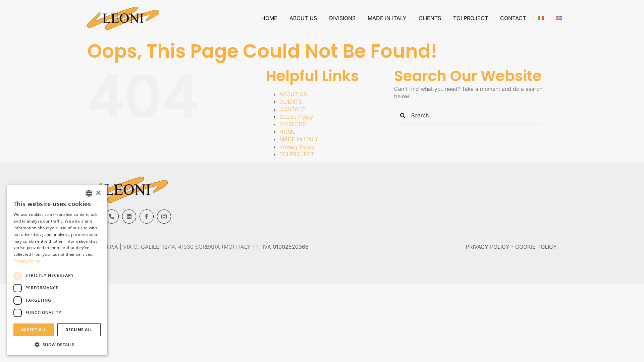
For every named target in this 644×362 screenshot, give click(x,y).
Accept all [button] (33, 330)
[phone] (112, 216)
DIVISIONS (292, 124)
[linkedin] (129, 216)
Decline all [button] (79, 330)
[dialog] (57, 270)
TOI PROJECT (296, 154)
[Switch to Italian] (541, 18)
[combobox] (89, 193)
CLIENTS (290, 101)
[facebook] (147, 216)
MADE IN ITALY (298, 139)
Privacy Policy (297, 146)
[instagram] (164, 216)
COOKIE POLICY (536, 246)
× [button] (98, 193)
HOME (287, 131)
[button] (57, 345)
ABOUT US (293, 94)
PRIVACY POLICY (487, 246)
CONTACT (292, 109)
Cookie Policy (296, 116)
